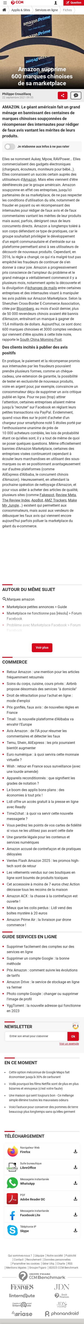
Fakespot (47, 495)
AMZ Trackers (56, 500)
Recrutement (33, 1259)
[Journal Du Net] (62, 1287)
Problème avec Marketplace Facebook (37, 625)
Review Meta (66, 495)
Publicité (70, 1255)
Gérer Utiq (48, 1263)
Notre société (55, 1255)
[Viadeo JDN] (62, 1305)
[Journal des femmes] (22, 1287)
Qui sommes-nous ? (20, 1255)
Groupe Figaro (37, 1267)
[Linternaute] (22, 1296)
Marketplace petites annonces (30, 607)
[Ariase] (22, 1313)
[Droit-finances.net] (62, 1296)
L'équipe (39, 1255)
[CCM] (17, 3)
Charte (61, 1263)
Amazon (29, 179)
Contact (19, 1259)
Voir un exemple (69, 1043)
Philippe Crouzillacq (16, 94)
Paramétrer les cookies (26, 1263)
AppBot (37, 500)
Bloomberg (25, 309)
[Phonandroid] (62, 1313)
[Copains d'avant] (22, 1305)
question (76, 2)
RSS (70, 1263)
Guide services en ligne (29, 936)
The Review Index (16, 500)
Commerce (14, 662)
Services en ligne (46, 10)
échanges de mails (42, 288)
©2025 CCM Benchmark (63, 1267)
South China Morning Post (41, 339)
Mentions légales (16, 1267)
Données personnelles (57, 1259)
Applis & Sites (20, 10)
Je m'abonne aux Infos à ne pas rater (43, 146)
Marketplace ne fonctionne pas (31, 613)
